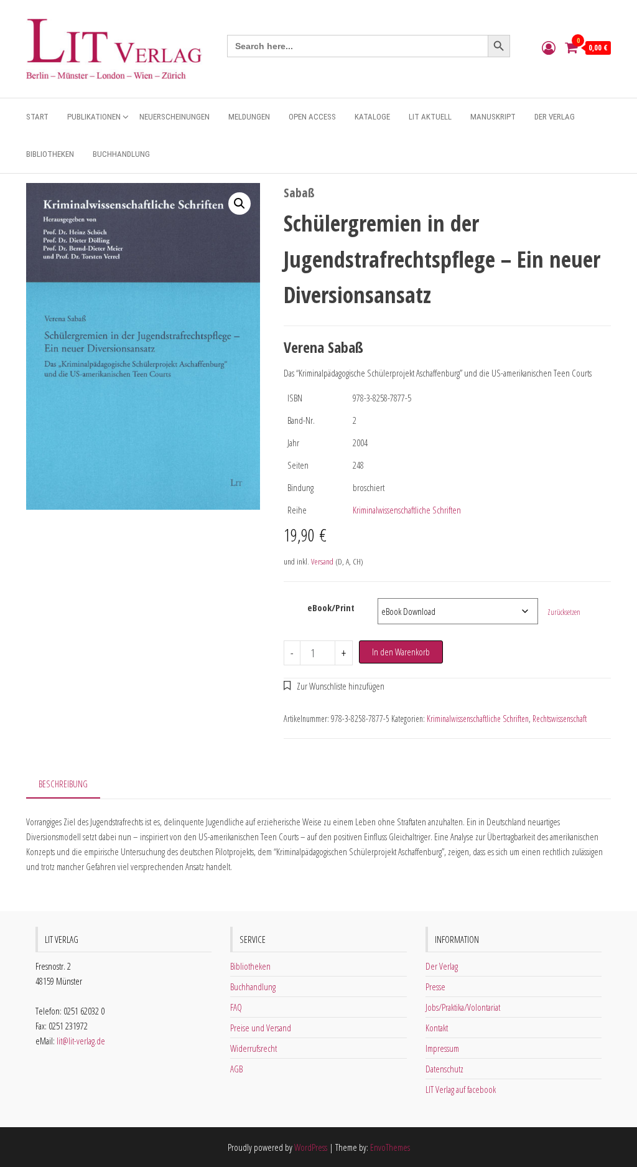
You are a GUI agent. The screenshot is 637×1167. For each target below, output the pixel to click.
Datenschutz (444, 1068)
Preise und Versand (260, 1027)
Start (37, 116)
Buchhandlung (121, 154)
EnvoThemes (390, 1147)
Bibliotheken (50, 154)
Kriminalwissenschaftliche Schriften (407, 510)
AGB (236, 1068)
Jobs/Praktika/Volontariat (462, 1007)
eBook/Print (331, 607)
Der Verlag (554, 116)
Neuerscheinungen (174, 116)
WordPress (310, 1147)
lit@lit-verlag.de (81, 1040)
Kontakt (436, 1027)
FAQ (236, 1007)
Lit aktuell (430, 116)
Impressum (442, 1048)
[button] (239, 203)
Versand (322, 561)
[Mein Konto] (549, 47)
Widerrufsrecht (253, 1048)
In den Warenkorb (401, 651)
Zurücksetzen (563, 612)
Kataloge (372, 116)
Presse (435, 986)
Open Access (312, 116)
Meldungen (249, 116)
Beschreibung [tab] (63, 783)
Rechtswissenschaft (559, 718)
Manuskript (493, 116)
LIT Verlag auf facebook (460, 1089)
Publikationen (94, 116)
